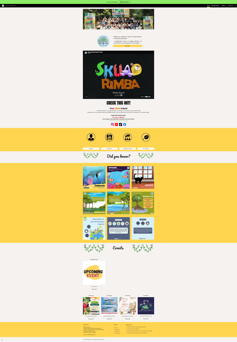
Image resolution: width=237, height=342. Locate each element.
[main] (127, 40)
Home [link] (208, 5)
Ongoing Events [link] (215, 5)
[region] (118, 2)
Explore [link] (223, 5)
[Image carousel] (118, 20)
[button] (235, 5)
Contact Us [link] (230, 5)
